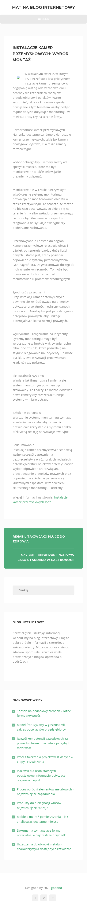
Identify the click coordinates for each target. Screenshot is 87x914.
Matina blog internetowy (43, 7)
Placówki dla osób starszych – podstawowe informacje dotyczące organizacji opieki (41, 775)
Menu (43, 20)
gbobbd (56, 888)
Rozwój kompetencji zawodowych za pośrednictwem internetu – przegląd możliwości (43, 743)
